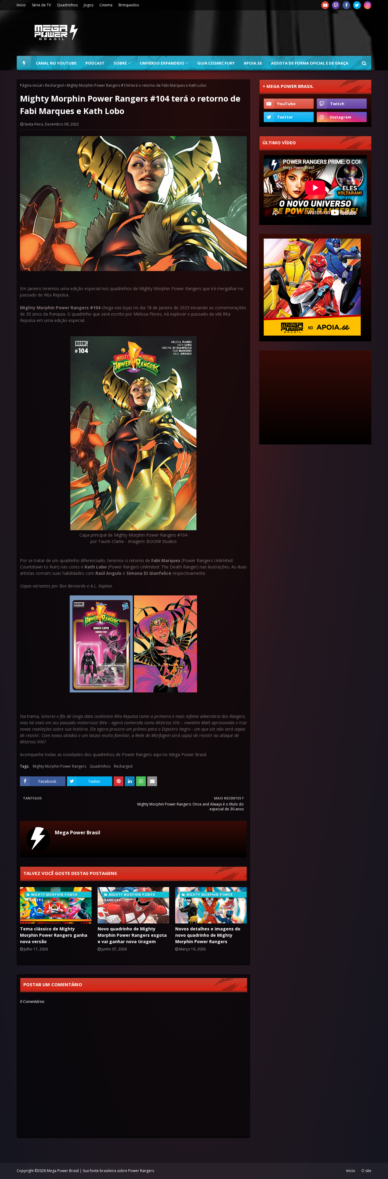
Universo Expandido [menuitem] (162, 63)
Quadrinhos (67, 5)
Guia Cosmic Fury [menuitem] (216, 63)
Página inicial (31, 85)
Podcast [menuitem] (95, 63)
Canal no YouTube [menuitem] (56, 63)
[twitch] (336, 5)
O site (366, 1170)
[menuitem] (24, 63)
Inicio (21, 5)
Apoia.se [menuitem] (253, 63)
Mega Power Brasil (77, 832)
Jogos (88, 5)
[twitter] (357, 5)
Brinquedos (129, 5)
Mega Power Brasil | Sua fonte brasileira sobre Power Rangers (100, 1170)
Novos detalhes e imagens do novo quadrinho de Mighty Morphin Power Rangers (207, 935)
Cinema (105, 5)
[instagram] (367, 5)
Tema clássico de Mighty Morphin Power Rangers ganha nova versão (53, 935)
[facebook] (346, 5)
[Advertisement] (261, 33)
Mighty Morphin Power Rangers (59, 766)
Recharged (54, 85)
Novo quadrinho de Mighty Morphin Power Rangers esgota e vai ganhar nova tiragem (132, 935)
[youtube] (325, 5)
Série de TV (41, 5)
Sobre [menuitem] (120, 63)
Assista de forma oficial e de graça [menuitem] (309, 63)
